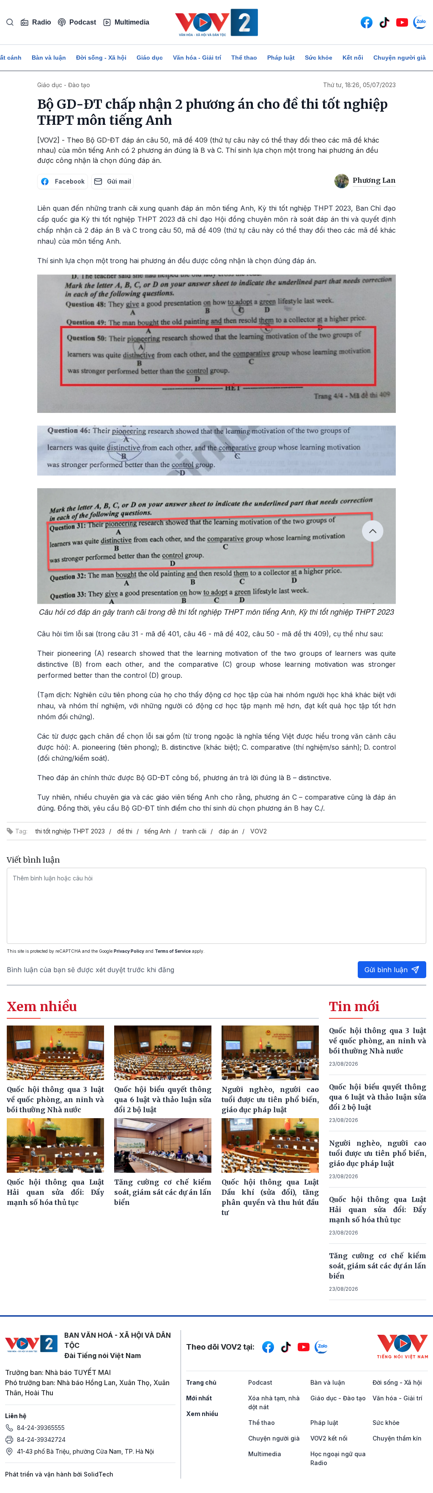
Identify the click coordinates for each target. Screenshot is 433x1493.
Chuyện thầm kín (397, 1438)
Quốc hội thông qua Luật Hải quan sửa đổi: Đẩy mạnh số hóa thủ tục (377, 1209)
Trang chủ (201, 1382)
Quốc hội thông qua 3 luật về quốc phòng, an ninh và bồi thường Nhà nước (377, 1040)
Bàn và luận (49, 57)
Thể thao (244, 57)
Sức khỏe (318, 57)
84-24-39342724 (41, 1439)
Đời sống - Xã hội (101, 57)
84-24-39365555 (41, 1427)
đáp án (228, 831)
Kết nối (353, 57)
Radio (41, 22)
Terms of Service (173, 951)
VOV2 (258, 831)
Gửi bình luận (386, 969)
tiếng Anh (157, 831)
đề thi (124, 831)
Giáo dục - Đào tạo (63, 84)
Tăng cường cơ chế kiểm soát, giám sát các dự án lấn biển (377, 1265)
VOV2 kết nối (329, 1438)
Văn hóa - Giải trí (197, 57)
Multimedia (132, 22)
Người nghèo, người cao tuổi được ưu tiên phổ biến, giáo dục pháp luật (377, 1153)
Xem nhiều (202, 1413)
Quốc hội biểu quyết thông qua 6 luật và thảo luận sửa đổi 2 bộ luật (377, 1097)
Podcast (82, 22)
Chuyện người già (399, 57)
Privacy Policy (129, 951)
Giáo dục (150, 57)
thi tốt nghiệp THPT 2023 (70, 831)
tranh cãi (194, 831)
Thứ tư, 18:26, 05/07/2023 (359, 84)
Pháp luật (281, 57)
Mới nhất (199, 1398)
